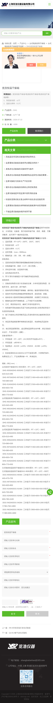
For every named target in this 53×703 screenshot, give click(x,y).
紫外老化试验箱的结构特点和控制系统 (21, 187)
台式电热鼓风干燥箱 (37, 43)
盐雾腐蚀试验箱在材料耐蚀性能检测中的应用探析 (26, 205)
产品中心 (23, 43)
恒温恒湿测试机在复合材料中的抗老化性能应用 (25, 199)
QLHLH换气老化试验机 (18, 633)
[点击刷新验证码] (26, 602)
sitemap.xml (25, 697)
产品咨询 (14, 131)
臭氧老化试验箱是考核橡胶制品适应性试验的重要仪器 (28, 175)
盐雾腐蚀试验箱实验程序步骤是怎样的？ (22, 163)
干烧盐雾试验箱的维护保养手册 (19, 211)
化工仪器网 (44, 697)
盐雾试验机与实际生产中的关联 (19, 181)
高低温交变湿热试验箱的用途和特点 (20, 157)
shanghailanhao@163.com (33, 660)
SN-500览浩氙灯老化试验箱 (19, 628)
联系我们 (39, 131)
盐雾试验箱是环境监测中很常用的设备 (21, 193)
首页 (15, 43)
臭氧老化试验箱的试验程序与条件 (20, 169)
